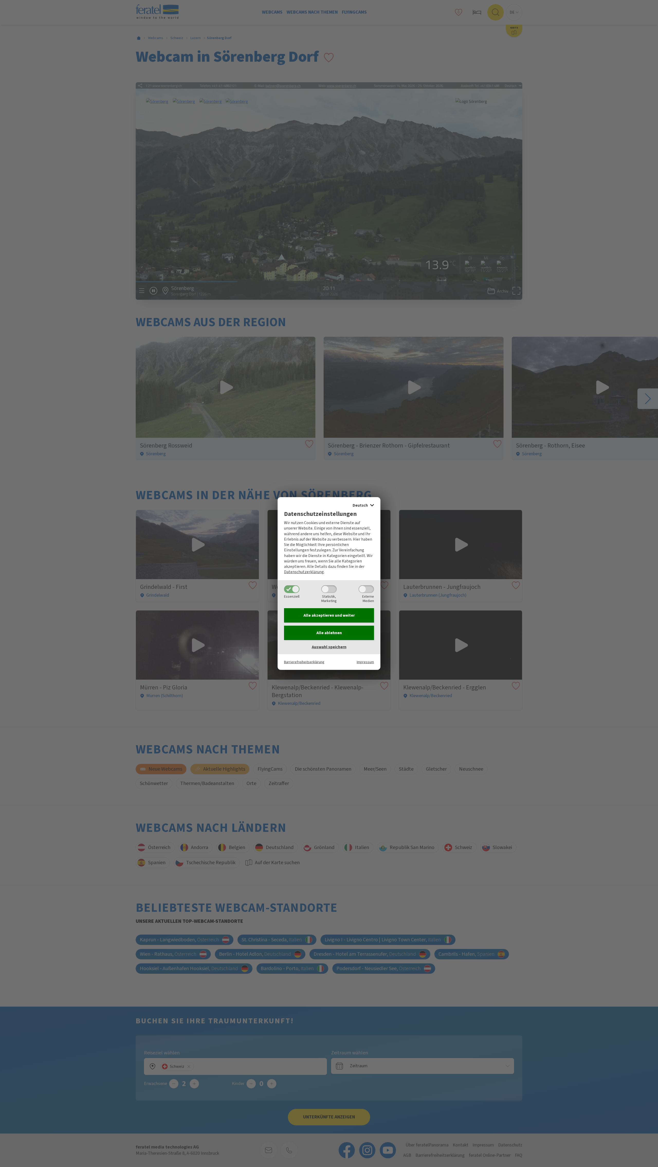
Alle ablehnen (329, 633)
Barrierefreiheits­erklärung (304, 662)
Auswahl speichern (329, 647)
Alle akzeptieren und (329, 615)
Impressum (365, 662)
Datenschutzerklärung (304, 572)
